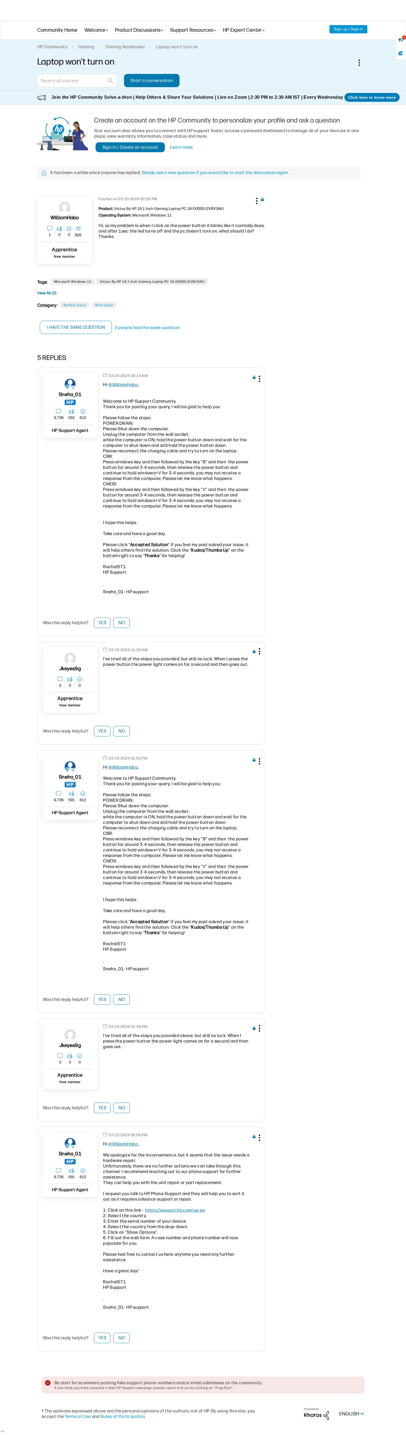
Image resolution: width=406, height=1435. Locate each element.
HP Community (52, 46)
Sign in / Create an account (130, 147)
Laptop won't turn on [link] (177, 46)
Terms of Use (78, 1416)
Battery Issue (75, 305)
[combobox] (77, 80)
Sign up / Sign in (348, 29)
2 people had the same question (147, 327)
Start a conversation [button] (152, 80)
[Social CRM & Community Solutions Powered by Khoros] (316, 1413)
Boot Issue (104, 305)
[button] (256, 200)
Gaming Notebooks (125, 46)
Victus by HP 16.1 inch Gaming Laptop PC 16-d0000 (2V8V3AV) (152, 282)
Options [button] (362, 62)
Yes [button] (102, 622)
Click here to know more (372, 97)
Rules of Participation (123, 1416)
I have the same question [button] (76, 327)
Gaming (86, 46)
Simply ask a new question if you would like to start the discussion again (215, 172)
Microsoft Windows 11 (72, 282)
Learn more (181, 147)
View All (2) (46, 293)
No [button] (121, 622)
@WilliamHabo (123, 384)
